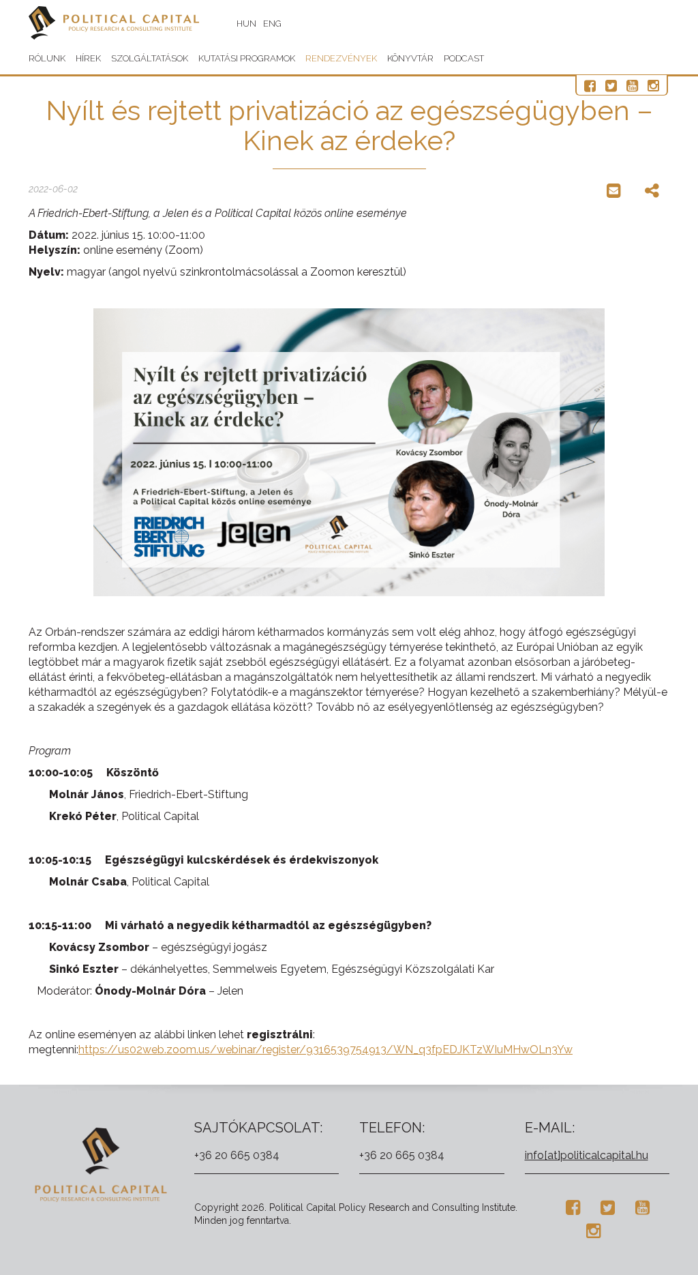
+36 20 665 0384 (236, 1155)
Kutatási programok (246, 58)
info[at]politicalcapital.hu (586, 1155)
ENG (272, 23)
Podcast (464, 58)
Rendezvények (341, 58)
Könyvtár (410, 58)
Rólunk (47, 58)
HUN (246, 23)
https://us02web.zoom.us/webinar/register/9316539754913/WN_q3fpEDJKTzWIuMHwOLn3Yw (325, 1049)
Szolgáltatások (149, 58)
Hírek (88, 58)
